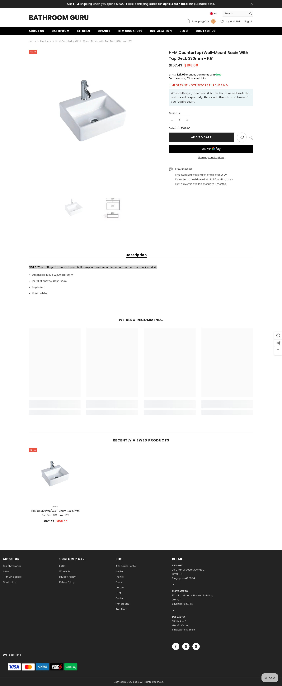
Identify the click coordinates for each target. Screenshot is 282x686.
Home (32, 41)
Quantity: (175, 113)
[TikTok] (196, 646)
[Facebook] (175, 646)
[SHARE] (250, 137)
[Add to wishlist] (242, 137)
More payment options (211, 157)
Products (45, 41)
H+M (55, 506)
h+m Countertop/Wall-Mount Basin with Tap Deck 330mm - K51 (55, 513)
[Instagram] (186, 646)
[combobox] (235, 13)
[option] (93, 114)
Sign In (249, 21)
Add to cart (201, 137)
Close (251, 4)
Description (136, 254)
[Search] (238, 14)
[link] (55, 406)
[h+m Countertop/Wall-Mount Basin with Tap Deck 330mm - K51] (55, 475)
